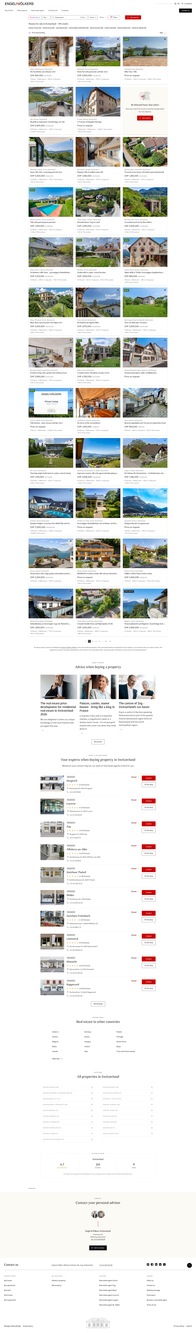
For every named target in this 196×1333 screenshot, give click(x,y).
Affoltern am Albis (77, 849)
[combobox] (65, 17)
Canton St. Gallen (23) (139, 28)
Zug (69, 826)
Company (65, 10)
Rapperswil (73, 984)
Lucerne (71, 803)
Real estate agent (37, 10)
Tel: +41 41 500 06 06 (98, 1239)
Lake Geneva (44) (61, 28)
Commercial (52, 10)
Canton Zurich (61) (48, 28)
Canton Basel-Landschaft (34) (79, 28)
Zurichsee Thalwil (76, 872)
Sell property (22, 10)
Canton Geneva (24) (124, 28)
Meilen (70, 895)
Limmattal (72, 938)
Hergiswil (72, 780)
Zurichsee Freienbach (78, 915)
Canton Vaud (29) (110, 28)
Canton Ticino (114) (35, 28)
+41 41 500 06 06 (105, 1265)
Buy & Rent (9, 10)
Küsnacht (72, 961)
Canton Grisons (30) (96, 28)
